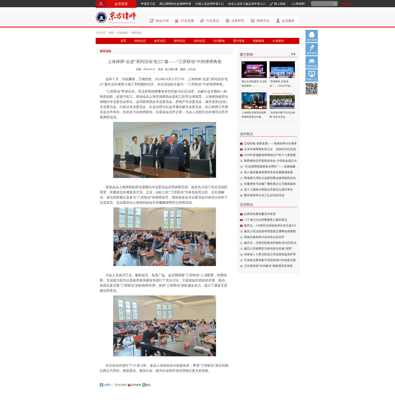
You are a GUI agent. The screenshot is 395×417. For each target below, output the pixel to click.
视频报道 (258, 40)
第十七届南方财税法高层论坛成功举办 (268, 189)
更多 (293, 54)
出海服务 (278, 40)
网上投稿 (280, 3)
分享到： (108, 384)
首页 (111, 32)
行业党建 (187, 20)
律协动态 (140, 40)
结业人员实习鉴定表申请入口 (247, 3)
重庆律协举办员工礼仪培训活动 (264, 195)
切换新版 (345, 3)
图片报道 (239, 40)
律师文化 (263, 20)
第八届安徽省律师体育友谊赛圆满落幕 (268, 172)
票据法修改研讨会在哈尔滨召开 (264, 237)
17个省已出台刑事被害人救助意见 (265, 219)
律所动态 (179, 40)
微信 (148, 384)
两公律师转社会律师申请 (175, 3)
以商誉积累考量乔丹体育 (260, 214)
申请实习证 (148, 3)
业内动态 (199, 40)
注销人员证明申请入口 (209, 3)
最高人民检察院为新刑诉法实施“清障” (268, 248)
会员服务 (288, 20)
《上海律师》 (298, 3)
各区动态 (137, 32)
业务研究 (237, 20)
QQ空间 (122, 384)
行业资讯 (212, 20)
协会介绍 (162, 20)
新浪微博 (136, 384)
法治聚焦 (219, 40)
